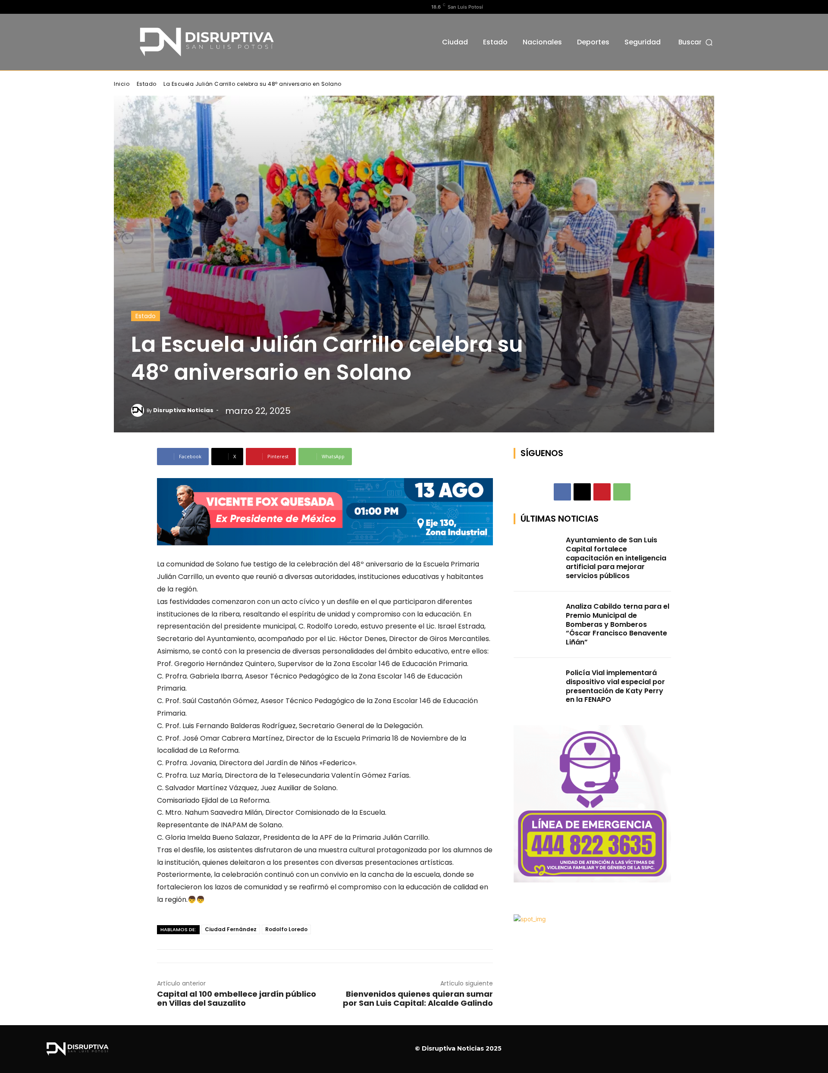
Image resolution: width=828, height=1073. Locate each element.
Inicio (121, 84)
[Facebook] (118, 7)
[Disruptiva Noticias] (139, 410)
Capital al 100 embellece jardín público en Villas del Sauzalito (236, 998)
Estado (147, 84)
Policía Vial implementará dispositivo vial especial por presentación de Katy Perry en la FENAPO (615, 686)
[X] (146, 7)
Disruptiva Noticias (183, 410)
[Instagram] (132, 7)
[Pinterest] (602, 492)
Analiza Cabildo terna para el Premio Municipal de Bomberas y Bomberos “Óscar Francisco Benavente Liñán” (617, 624)
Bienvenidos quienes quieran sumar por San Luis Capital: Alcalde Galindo (418, 998)
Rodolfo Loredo (286, 929)
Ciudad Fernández (231, 929)
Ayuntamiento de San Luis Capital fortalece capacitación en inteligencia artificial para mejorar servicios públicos (616, 558)
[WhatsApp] (621, 492)
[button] (696, 42)
